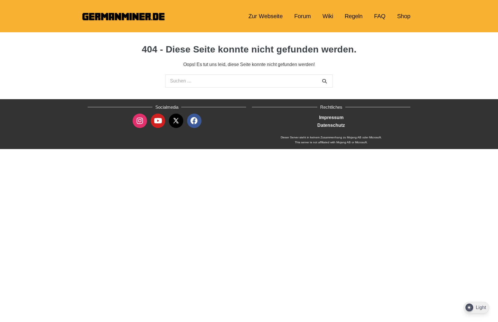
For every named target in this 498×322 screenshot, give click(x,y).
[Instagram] (140, 121)
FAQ (380, 16)
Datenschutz (331, 125)
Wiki (327, 16)
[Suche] (324, 81)
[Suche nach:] (249, 80)
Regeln (354, 16)
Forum (302, 16)
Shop (403, 16)
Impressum (331, 117)
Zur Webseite (265, 16)
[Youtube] (158, 121)
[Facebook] (194, 121)
